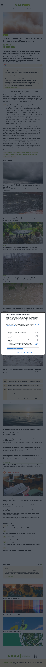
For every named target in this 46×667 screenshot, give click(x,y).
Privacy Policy (29, 352)
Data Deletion (16, 352)
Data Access (23, 352)
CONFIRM (15, 348)
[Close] (42, 315)
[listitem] (23, 329)
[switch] (36, 332)
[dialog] (23, 333)
